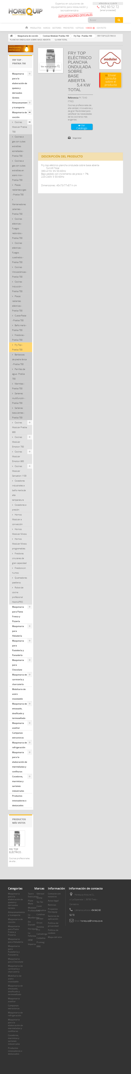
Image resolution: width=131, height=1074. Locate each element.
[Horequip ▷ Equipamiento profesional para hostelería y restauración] (25, 11)
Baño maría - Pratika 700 (19, 328)
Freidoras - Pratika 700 (18, 337)
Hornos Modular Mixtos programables (19, 543)
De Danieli (31, 923)
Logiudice (41, 910)
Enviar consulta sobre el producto (111, 80)
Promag (40, 942)
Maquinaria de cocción (19, 115)
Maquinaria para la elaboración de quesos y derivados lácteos (19, 85)
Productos (35, 28)
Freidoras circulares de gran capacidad (19, 558)
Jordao (40, 918)
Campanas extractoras (18, 735)
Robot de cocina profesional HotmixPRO (17, 594)
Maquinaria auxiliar (18, 725)
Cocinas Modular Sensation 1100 (19, 471)
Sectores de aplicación (53, 917)
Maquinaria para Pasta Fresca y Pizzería (18, 614)
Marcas (46, 28)
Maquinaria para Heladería (18, 631)
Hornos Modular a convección (17, 519)
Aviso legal (53, 900)
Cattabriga (42, 934)
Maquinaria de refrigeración (19, 745)
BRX (39, 946)
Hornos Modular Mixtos (19, 531)
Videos (90, 28)
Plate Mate (30, 902)
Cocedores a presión (19, 507)
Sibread (40, 893)
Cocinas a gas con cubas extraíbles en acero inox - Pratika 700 (18, 170)
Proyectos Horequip (53, 910)
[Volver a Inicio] (11, 36)
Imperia (32, 944)
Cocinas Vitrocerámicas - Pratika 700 (19, 272)
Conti (39, 906)
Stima (39, 897)
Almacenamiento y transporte (20, 105)
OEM (30, 940)
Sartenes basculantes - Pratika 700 (18, 413)
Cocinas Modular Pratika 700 (19, 127)
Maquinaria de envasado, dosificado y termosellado (19, 711)
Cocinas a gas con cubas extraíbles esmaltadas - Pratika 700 (18, 146)
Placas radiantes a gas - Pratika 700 (19, 190)
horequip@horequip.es (92, 920)
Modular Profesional (33, 909)
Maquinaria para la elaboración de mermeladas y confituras (19, 762)
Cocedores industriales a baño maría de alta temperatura (19, 490)
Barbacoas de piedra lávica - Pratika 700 (19, 359)
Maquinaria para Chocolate (18, 665)
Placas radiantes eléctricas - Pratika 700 (17, 303)
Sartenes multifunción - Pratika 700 (18, 398)
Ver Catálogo (81, 127)
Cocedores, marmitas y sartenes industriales (18, 783)
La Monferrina (33, 916)
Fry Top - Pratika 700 (17, 347)
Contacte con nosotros (54, 895)
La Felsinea (32, 934)
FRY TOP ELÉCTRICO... (16, 851)
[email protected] (108, 10)
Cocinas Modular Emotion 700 (18, 442)
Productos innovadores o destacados (19, 800)
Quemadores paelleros (19, 580)
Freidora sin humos (19, 570)
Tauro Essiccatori (33, 895)
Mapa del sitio (55, 937)
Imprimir (77, 138)
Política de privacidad (53, 924)
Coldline (41, 914)
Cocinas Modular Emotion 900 (18, 456)
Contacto (101, 28)
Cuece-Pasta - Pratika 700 (19, 318)
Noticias (80, 28)
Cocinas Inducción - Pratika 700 (17, 286)
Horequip (32, 928)
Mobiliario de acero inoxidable (19, 694)
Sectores (56, 28)
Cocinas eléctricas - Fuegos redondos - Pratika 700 (17, 228)
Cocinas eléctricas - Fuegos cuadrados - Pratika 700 (17, 253)
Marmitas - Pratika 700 (18, 386)
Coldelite (41, 938)
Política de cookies (53, 931)
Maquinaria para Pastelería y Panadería (18, 648)
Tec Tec (40, 902)
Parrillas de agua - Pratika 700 (18, 374)
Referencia (73, 97)
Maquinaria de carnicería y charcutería (19, 679)
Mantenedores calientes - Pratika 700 (19, 209)
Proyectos (68, 28)
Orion (39, 922)
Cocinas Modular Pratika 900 (19, 427)
